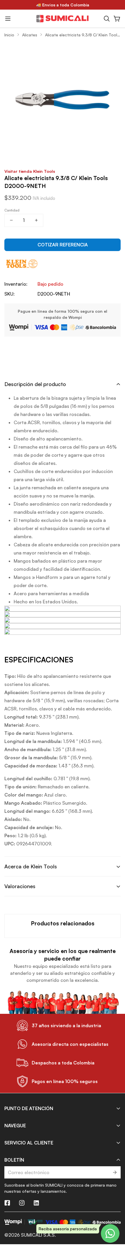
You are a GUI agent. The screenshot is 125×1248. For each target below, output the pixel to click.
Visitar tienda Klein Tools (29, 171)
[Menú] (7, 18)
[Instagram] (22, 1203)
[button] (106, 18)
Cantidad (11, 210)
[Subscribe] (114, 1172)
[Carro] (117, 18)
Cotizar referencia (63, 245)
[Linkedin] (36, 1203)
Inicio (9, 34)
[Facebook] (7, 1203)
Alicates (29, 34)
